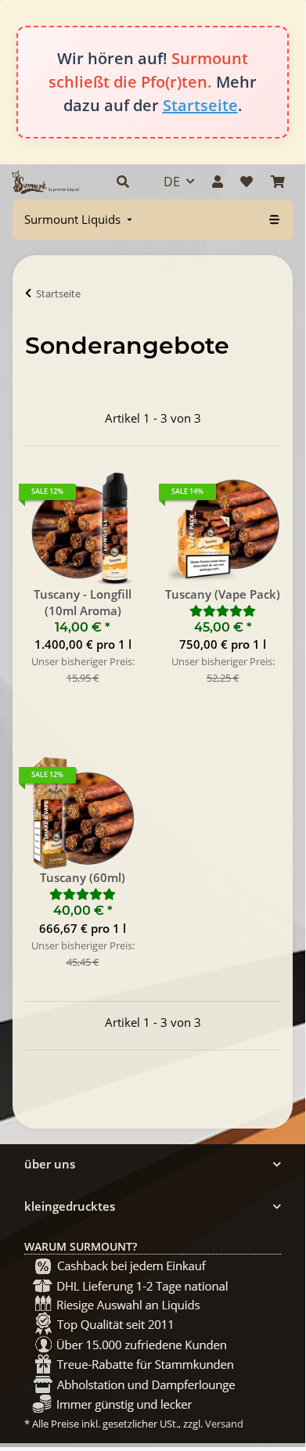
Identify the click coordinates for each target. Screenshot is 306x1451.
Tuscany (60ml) (82, 877)
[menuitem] (80, 219)
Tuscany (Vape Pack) (222, 594)
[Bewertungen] (222, 610)
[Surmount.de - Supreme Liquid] (45, 182)
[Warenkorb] (277, 181)
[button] (123, 181)
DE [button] (172, 181)
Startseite (200, 105)
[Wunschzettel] (246, 181)
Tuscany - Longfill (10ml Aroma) (82, 602)
